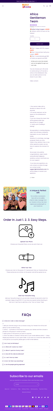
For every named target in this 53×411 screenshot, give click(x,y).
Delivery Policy (25, 389)
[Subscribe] (37, 384)
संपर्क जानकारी (46, 408)
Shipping (32, 26)
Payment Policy (43, 389)
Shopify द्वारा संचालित (17, 408)
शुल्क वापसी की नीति (25, 408)
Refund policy (34, 389)
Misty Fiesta (11, 408)
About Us (7, 389)
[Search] (44, 5)
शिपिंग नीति (41, 408)
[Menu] (2, 5)
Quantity (32, 36)
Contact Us (14, 389)
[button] (33, 25)
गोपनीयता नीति (31, 408)
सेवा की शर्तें (36, 408)
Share (33, 177)
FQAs (19, 389)
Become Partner (26, 392)
